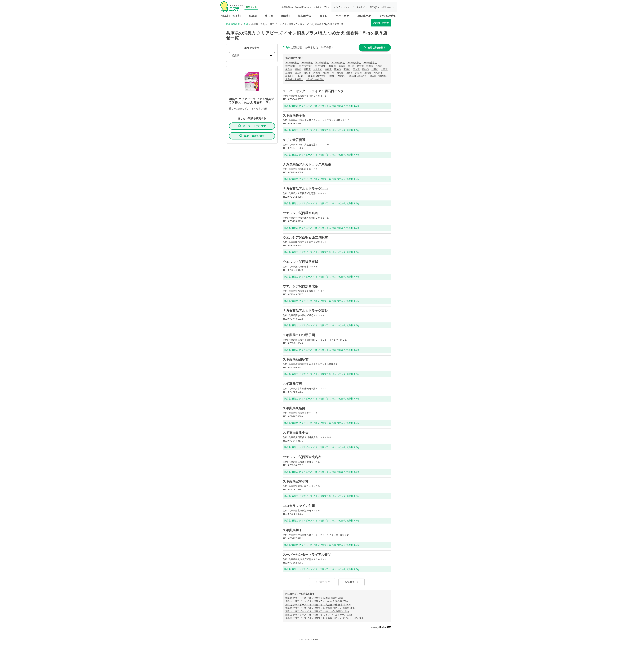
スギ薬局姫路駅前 (295, 359)
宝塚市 (347, 69)
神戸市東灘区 (292, 62)
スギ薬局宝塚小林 (295, 481)
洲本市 (369, 66)
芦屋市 (379, 66)
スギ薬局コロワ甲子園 (299, 335)
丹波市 (316, 72)
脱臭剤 (253, 15)
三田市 (288, 72)
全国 (245, 24)
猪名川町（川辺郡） (295, 76)
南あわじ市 (328, 72)
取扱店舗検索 (233, 24)
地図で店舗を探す (376, 47)
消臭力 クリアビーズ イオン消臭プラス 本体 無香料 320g (314, 598)
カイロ (323, 15)
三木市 (356, 69)
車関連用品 (364, 15)
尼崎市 (341, 66)
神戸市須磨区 (354, 62)
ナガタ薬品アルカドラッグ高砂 (305, 310)
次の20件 (349, 582)
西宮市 (360, 66)
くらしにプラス (321, 7)
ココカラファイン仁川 (299, 505)
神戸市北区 (291, 66)
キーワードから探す (254, 126)
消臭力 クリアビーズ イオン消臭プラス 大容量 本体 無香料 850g (318, 604)
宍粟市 (358, 72)
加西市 (298, 72)
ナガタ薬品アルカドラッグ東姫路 (307, 164)
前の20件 (324, 582)
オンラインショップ (344, 7)
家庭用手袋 (304, 15)
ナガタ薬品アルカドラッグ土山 (305, 188)
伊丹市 (288, 69)
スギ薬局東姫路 (294, 408)
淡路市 (349, 72)
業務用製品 (287, 7)
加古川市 (317, 69)
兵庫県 (235, 55)
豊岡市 (307, 69)
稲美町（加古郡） (317, 76)
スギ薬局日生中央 (295, 432)
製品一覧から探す (254, 135)
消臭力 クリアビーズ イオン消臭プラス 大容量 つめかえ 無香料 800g (320, 608)
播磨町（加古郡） (338, 76)
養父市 (307, 72)
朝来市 (339, 72)
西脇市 (337, 69)
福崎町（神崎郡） (358, 76)
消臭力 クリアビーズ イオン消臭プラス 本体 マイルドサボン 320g (318, 614)
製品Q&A (374, 7)
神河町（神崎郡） (379, 76)
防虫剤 (269, 15)
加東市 (367, 72)
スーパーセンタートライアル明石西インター (315, 91)
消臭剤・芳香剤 (231, 15)
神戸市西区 (320, 66)
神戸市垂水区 (370, 62)
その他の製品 (387, 15)
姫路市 (332, 66)
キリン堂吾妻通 (294, 140)
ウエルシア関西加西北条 (300, 286)
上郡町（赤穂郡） (315, 79)
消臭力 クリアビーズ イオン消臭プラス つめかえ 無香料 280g (316, 601)
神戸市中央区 (306, 66)
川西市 (374, 69)
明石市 (351, 66)
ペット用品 (342, 15)
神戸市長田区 (338, 62)
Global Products (303, 7)
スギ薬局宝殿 (292, 384)
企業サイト (361, 7)
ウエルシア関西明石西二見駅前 (305, 237)
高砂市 (365, 69)
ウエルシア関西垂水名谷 (300, 213)
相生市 (298, 69)
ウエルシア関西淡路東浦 (300, 262)
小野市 (384, 69)
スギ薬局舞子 (292, 530)
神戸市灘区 (307, 62)
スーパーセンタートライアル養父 (307, 554)
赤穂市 (328, 69)
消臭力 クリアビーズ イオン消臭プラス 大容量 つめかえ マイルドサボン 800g (324, 618)
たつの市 (378, 72)
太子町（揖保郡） (294, 79)
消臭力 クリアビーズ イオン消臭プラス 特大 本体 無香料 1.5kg (317, 611)
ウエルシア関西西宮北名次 (302, 457)
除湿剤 (285, 15)
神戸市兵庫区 (322, 62)
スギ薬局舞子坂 (294, 115)
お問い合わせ (388, 7)
